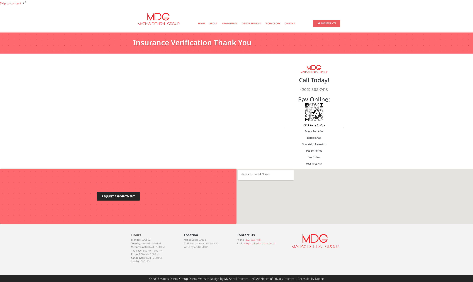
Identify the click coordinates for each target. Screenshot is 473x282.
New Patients (229, 23)
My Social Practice (236, 279)
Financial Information (314, 144)
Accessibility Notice (311, 279)
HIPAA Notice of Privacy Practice (273, 279)
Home (201, 23)
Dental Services (251, 23)
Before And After (314, 131)
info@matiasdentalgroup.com (260, 243)
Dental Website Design (204, 279)
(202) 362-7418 (253, 239)
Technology (272, 23)
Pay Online (314, 157)
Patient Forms (314, 150)
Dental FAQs (314, 137)
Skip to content (11, 3)
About (213, 23)
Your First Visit (314, 163)
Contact (290, 23)
